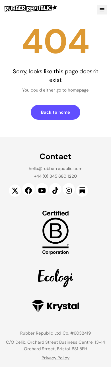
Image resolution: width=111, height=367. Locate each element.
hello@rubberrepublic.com (55, 168)
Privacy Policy (55, 358)
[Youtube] (42, 189)
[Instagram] (69, 189)
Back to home (55, 112)
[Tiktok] (55, 189)
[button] (102, 9)
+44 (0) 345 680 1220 (55, 176)
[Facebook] (28, 189)
